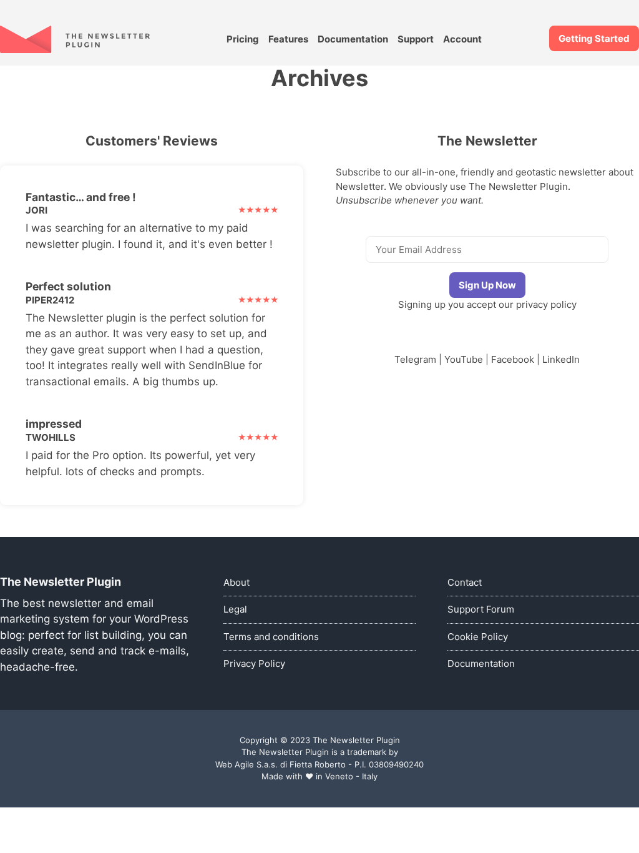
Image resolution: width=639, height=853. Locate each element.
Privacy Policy (254, 663)
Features (288, 39)
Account (462, 39)
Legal (235, 609)
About (236, 582)
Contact (464, 582)
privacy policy (546, 304)
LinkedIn (561, 359)
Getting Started (594, 38)
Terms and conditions (271, 637)
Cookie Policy (477, 637)
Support (416, 39)
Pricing (243, 39)
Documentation (353, 39)
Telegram (415, 359)
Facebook (512, 359)
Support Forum (480, 609)
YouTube (463, 359)
